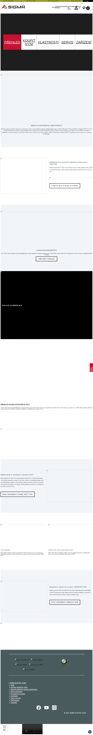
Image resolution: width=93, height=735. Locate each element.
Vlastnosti (48, 42)
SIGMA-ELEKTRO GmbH (18, 683)
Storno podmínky (16, 692)
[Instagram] (54, 709)
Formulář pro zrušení (18, 694)
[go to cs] (21, 7)
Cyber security (16, 698)
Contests (14, 703)
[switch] (4, 730)
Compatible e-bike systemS (64, 185)
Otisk (12, 685)
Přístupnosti (15, 700)
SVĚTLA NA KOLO (70, 8)
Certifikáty (14, 696)
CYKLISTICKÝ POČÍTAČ (59, 7)
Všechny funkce (46, 259)
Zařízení (83, 42)
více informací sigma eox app (17, 494)
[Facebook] (38, 709)
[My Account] (77, 8)
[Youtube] (46, 708)
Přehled (12, 42)
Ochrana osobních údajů (19, 687)
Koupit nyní (29, 42)
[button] (46, 392)
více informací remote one (64, 602)
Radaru (65, 6)
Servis (67, 42)
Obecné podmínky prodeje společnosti (24, 689)
